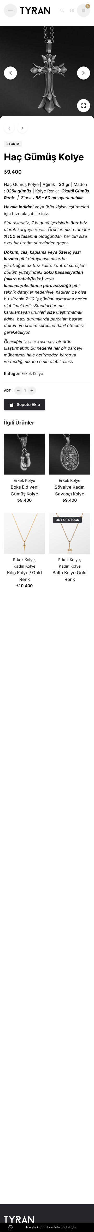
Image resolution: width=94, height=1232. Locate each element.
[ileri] (22, 128)
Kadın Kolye (25, 566)
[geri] (9, 128)
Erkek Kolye (32, 373)
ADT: (7, 390)
